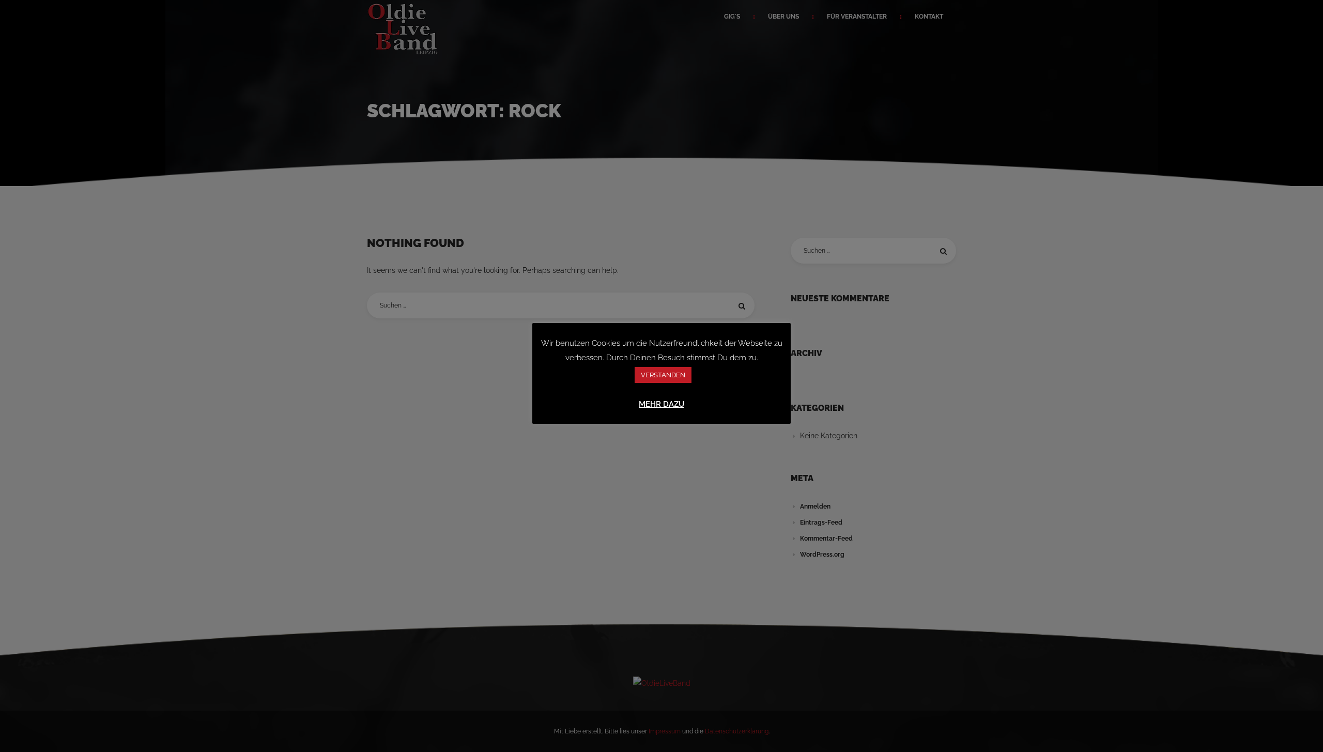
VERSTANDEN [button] (663, 375)
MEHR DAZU (661, 404)
